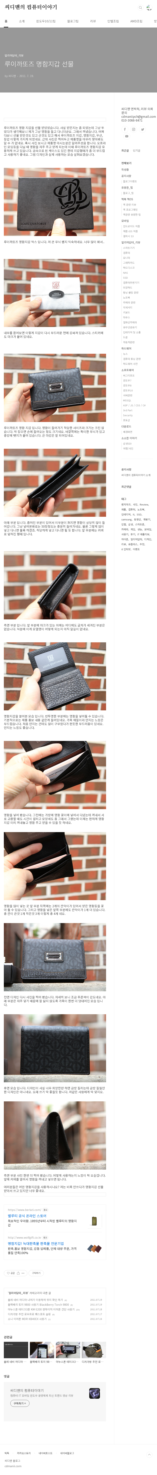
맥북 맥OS (127, 199)
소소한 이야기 (129, 438)
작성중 (125, 169)
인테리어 (126, 514)
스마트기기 (129, 248)
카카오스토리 (24, 1453)
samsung (126, 519)
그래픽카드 (129, 262)
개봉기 (146, 519)
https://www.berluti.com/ (24, 1209)
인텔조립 (113, 21)
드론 (125, 337)
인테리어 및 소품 (132, 332)
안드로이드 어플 (131, 226)
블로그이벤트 (130, 181)
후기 (133, 534)
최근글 (125, 150)
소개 (22, 21)
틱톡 (7, 1453)
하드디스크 (129, 267)
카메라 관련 (129, 302)
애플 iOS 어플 (130, 231)
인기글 (136, 150)
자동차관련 (129, 342)
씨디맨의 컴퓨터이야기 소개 (135, 475)
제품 (123, 509)
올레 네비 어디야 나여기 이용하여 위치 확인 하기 (35, 1300)
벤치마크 (126, 504)
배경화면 (127, 432)
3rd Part (127, 410)
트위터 (142, 129)
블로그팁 (73, 21)
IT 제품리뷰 (143, 534)
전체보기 (126, 163)
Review (144, 504)
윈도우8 (127, 385)
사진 (135, 504)
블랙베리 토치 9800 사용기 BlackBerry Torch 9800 (38, 1304)
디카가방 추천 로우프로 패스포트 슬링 (29, 1314)
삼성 (130, 524)
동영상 (137, 519)
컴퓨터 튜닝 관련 (132, 359)
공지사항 (126, 176)
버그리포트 (129, 375)
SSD (125, 277)
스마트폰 (139, 524)
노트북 (126, 297)
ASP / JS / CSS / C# (134, 405)
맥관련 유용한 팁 (132, 214)
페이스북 (124, 129)
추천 (142, 544)
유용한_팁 (127, 187)
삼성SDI (127, 443)
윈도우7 (127, 380)
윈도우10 (128, 390)
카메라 (124, 529)
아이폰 (124, 539)
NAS (125, 272)
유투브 (126, 136)
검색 (140, 8)
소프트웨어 (127, 370)
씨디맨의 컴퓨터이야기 (31, 7)
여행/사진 (128, 448)
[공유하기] (18, 1273)
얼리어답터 (136, 539)
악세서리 (127, 307)
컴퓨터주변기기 (131, 282)
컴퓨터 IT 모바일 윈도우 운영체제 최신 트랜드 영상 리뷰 (41, 1395)
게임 (133, 529)
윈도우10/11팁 (46, 21)
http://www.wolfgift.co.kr (24, 1237)
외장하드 (127, 287)
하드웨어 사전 (130, 364)
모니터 (126, 258)
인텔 (123, 524)
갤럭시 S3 (128, 236)
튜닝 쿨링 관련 (130, 292)
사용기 (124, 534)
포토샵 (126, 420)
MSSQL (127, 400)
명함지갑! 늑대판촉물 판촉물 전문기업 (36, 1243)
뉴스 (125, 354)
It (133, 514)
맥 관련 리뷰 (129, 204)
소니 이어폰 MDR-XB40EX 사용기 (27, 1319)
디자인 (147, 539)
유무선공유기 (130, 327)
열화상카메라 (130, 322)
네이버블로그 (67, 1453)
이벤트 (136, 549)
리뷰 (93, 21)
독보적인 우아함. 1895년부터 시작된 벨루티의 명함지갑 (42, 1223)
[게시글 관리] (23, 1273)
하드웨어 (126, 348)
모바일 (125, 221)
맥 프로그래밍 (130, 209)
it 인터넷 (126, 549)
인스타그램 (133, 129)
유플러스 (132, 544)
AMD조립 (136, 21)
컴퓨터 (126, 253)
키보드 (126, 312)
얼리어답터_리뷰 (18, 1293)
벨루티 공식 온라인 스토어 (27, 1215)
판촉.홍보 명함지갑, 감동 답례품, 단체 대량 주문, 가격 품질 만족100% (42, 1250)
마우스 (126, 317)
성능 (139, 529)
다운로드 (126, 426)
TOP (149, 1455)
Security (128, 415)
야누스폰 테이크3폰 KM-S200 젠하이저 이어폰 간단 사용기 (41, 1309)
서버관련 (127, 395)
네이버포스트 (45, 1453)
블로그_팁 (128, 193)
